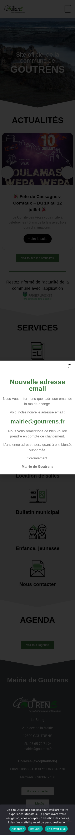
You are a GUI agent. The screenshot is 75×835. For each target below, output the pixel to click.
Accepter (17, 828)
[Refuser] (68, 819)
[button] (69, 366)
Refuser (35, 828)
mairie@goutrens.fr (38, 421)
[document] (37, 417)
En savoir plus (56, 828)
